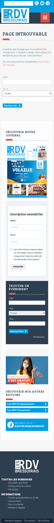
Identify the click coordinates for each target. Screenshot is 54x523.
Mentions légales (16, 507)
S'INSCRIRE (18, 267)
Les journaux (14, 501)
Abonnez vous (29, 425)
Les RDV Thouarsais (18, 410)
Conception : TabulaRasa (36, 520)
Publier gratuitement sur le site (23, 497)
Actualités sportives (18, 482)
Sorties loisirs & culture (19, 486)
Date (5, 77)
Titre (11, 319)
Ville (5, 89)
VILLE (12, 235)
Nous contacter (16, 504)
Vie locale (13, 489)
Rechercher (10, 105)
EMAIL (13, 221)
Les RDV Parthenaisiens (20, 404)
